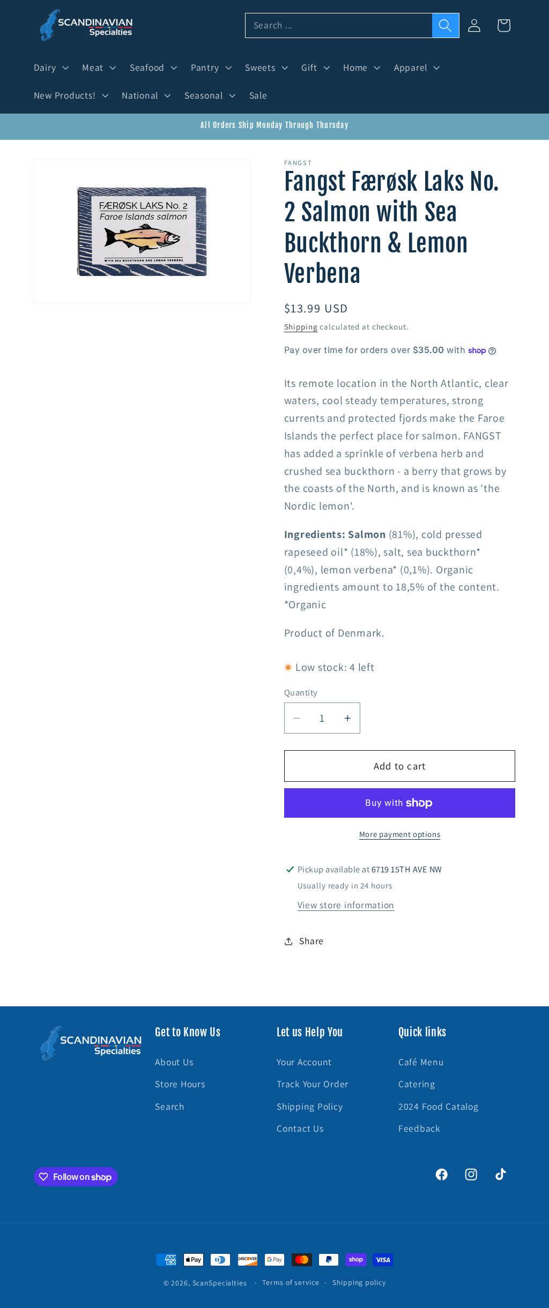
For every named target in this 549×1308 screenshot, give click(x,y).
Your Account (304, 1062)
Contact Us (300, 1128)
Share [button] (311, 941)
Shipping (301, 327)
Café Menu (421, 1062)
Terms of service (290, 1282)
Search (169, 1106)
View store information (346, 905)
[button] (50, 67)
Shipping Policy (310, 1106)
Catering (416, 1084)
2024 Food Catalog (438, 1106)
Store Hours (180, 1084)
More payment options (400, 834)
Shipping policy (358, 1282)
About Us (174, 1062)
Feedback (419, 1128)
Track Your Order (312, 1084)
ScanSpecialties (219, 1283)
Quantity (300, 692)
